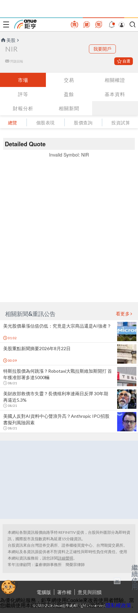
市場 (23, 80)
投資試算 (120, 122)
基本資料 (115, 94)
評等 (23, 94)
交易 (69, 80)
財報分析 (23, 108)
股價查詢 (83, 122)
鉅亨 (25, 24)
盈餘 (69, 94)
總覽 (12, 122)
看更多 (123, 313)
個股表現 (45, 122)
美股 (10, 40)
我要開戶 (102, 49)
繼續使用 (135, 577)
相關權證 (115, 80)
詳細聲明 (65, 558)
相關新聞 (69, 108)
